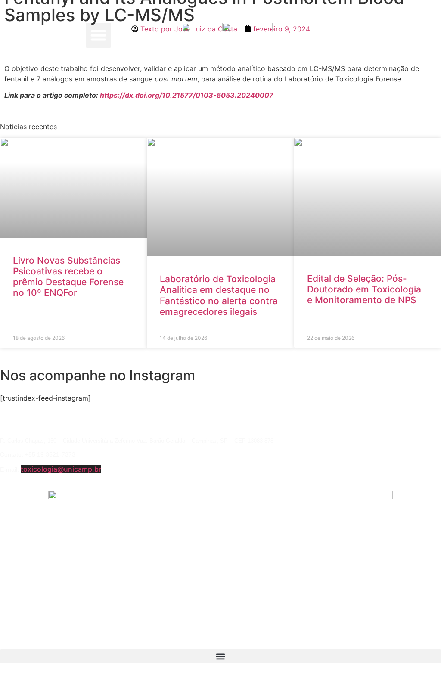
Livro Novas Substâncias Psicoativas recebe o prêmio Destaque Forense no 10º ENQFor (68, 276)
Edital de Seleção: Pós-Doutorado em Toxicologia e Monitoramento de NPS (364, 289)
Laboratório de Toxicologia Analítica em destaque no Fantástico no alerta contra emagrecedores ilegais (219, 295)
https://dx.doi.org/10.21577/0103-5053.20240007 (186, 95)
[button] (98, 35)
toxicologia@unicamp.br (61, 469)
